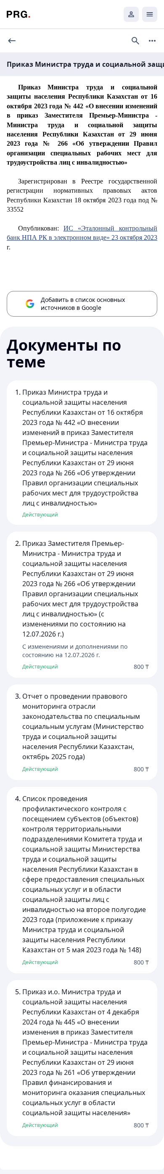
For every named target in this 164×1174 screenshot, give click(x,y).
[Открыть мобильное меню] (149, 14)
